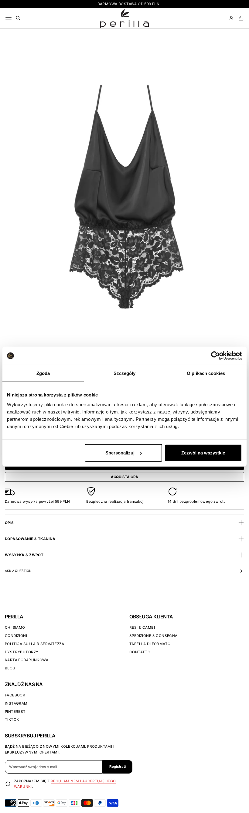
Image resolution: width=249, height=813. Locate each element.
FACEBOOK (15, 695)
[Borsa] (240, 18)
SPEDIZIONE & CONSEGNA (153, 636)
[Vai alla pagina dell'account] (231, 18)
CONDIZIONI (16, 636)
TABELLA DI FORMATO (149, 644)
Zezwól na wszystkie (203, 452)
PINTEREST (15, 711)
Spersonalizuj (120, 452)
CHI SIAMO (15, 627)
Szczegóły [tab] (125, 373)
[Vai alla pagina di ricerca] (18, 18)
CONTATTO (139, 652)
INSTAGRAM (16, 703)
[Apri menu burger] (8, 18)
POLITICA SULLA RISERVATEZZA (34, 644)
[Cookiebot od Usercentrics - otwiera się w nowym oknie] (215, 355)
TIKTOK (12, 719)
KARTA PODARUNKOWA (26, 660)
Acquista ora (124, 477)
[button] (18, 18)
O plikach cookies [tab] (206, 373)
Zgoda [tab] (43, 373)
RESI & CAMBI (142, 627)
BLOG (10, 668)
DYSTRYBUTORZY (21, 652)
